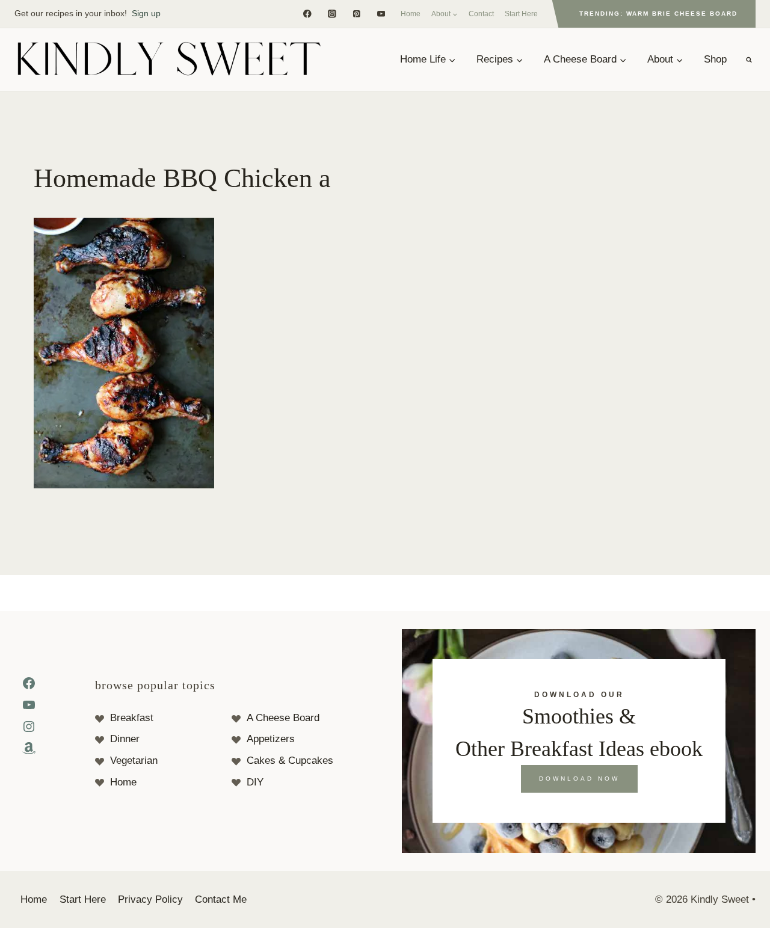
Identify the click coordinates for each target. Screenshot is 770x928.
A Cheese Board (283, 718)
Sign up (146, 13)
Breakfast (131, 718)
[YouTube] (381, 13)
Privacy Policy (150, 899)
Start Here (521, 14)
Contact (481, 14)
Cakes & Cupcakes (290, 760)
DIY (255, 782)
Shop (715, 59)
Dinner (125, 739)
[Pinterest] (356, 13)
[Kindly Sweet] (168, 59)
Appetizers (271, 739)
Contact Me (221, 899)
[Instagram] (332, 13)
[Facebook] (307, 13)
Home (410, 14)
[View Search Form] (749, 60)
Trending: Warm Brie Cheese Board (658, 13)
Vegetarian (134, 760)
